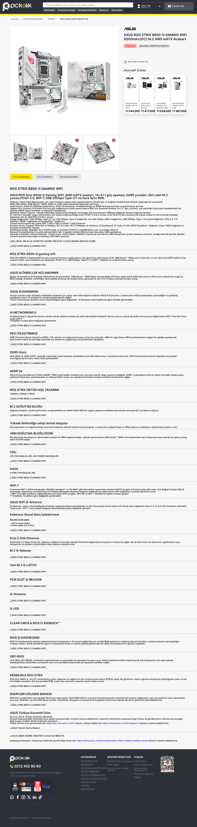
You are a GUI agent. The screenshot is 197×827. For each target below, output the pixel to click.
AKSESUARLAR (88, 782)
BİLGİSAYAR (87, 764)
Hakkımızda (140, 761)
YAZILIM (85, 785)
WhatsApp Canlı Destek (87, 10)
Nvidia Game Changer (66, 10)
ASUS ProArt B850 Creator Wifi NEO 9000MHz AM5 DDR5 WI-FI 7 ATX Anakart (146, 106)
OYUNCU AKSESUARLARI (94, 778)
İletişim (137, 777)
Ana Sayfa (14, 19)
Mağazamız (103, 10)
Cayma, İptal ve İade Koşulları (117, 769)
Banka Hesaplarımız (144, 773)
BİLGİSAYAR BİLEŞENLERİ (33, 19)
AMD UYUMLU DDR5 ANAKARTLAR (74, 19)
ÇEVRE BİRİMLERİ (90, 771)
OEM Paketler (49, 10)
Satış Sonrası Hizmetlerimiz (141, 769)
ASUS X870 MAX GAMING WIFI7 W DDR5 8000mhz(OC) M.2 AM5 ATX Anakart (131, 106)
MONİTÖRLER (88, 789)
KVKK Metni (113, 764)
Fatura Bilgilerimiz (143, 764)
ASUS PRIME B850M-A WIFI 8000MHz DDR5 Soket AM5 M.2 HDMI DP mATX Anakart (162, 106)
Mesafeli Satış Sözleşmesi (120, 761)
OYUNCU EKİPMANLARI (93, 775)
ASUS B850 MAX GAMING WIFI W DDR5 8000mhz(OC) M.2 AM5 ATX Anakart (178, 106)
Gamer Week (117, 10)
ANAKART (51, 19)
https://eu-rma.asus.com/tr (60, 723)
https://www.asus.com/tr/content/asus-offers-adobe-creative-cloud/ (112, 740)
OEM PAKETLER (89, 761)
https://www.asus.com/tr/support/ (120, 723)
